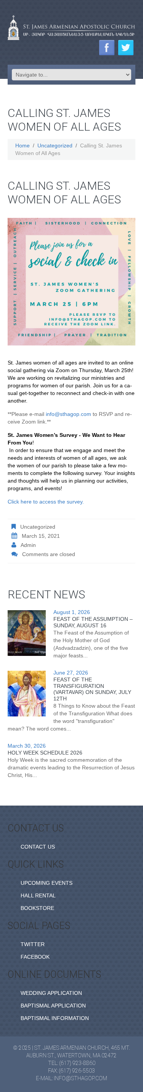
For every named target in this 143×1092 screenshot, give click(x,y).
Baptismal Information (55, 1018)
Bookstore (37, 908)
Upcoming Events (46, 883)
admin (28, 545)
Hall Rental (38, 895)
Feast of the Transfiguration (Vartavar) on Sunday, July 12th (92, 689)
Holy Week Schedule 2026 (45, 753)
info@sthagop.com (68, 414)
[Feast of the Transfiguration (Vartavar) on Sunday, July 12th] (27, 693)
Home (22, 145)
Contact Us (38, 847)
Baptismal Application (53, 1005)
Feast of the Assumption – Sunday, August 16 (93, 622)
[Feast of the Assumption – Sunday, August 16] (27, 633)
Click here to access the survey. (46, 502)
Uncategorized (54, 145)
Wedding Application (51, 993)
